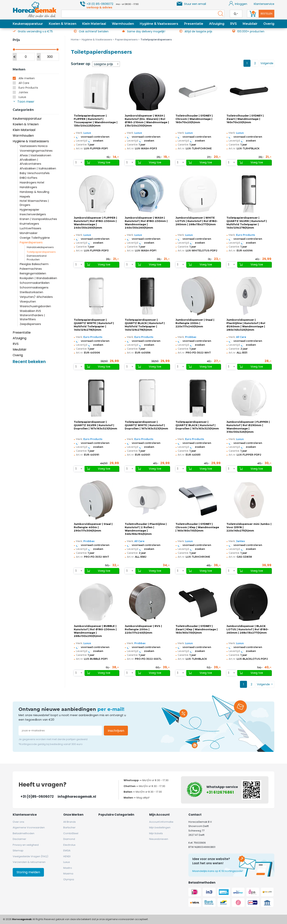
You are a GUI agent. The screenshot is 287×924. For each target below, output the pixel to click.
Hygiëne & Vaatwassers (159, 24)
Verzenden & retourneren (29, 862)
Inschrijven (116, 730)
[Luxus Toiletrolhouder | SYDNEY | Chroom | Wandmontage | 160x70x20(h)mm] (197, 91)
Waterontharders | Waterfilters (32, 317)
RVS (233, 24)
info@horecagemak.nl (77, 796)
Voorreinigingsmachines (36, 151)
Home (75, 39)
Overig (268, 24)
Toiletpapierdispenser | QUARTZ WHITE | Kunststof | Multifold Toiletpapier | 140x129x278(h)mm (94, 324)
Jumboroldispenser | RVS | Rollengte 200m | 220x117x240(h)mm (143, 629)
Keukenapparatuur (28, 24)
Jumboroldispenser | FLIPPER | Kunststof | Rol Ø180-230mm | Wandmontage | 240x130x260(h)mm (95, 222)
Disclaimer (19, 839)
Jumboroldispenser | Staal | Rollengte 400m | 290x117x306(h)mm (93, 527)
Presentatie (193, 24)
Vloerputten (28, 302)
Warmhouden (123, 24)
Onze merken (73, 815)
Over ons (18, 822)
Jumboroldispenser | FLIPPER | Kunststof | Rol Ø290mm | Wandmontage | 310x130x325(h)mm (248, 426)
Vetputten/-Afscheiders (36, 297)
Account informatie (161, 822)
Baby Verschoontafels (35, 173)
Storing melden (28, 872)
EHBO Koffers (28, 178)
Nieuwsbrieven (158, 839)
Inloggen (241, 4)
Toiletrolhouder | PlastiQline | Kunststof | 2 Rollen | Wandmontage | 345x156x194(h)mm (146, 529)
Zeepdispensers (30, 324)
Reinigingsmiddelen (33, 273)
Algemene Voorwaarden (29, 827)
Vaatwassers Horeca (33, 146)
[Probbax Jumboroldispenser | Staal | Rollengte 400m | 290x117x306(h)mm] (96, 500)
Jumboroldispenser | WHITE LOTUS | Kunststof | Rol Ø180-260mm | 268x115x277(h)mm (197, 221)
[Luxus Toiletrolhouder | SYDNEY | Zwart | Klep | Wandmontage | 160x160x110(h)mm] (197, 602)
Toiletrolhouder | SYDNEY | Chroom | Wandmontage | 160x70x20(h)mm (194, 119)
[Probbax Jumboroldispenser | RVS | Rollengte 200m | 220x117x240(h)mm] (147, 602)
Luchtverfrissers (30, 228)
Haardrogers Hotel (32, 182)
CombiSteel (70, 833)
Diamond (69, 839)
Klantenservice (264, 4)
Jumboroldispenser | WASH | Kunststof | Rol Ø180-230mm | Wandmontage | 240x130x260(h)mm (146, 222)
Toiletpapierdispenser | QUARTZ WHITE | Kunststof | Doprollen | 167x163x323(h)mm (146, 425)
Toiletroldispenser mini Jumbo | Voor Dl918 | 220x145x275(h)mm (248, 527)
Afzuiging (216, 24)
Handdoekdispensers (40, 247)
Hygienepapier (29, 210)
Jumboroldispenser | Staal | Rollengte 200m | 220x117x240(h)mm (195, 323)
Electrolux (69, 845)
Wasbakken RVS (30, 311)
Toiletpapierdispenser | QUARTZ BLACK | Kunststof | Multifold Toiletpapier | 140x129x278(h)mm (145, 324)
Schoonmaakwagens (34, 287)
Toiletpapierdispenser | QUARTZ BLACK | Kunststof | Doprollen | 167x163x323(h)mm (197, 425)
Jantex (23, 92)
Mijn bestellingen (159, 827)
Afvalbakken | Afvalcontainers (30, 162)
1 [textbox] (76, 162)
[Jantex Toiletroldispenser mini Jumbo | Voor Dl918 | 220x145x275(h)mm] (248, 500)
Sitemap (18, 850)
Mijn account (159, 815)
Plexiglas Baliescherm (34, 264)
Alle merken (27, 78)
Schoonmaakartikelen (35, 283)
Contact (194, 815)
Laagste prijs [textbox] (103, 64)
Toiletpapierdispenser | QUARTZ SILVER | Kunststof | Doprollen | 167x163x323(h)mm (95, 425)
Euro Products (28, 88)
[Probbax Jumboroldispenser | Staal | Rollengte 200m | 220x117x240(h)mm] (197, 295)
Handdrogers (28, 187)
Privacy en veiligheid (26, 845)
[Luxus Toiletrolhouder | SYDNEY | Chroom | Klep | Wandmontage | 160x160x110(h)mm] (197, 500)
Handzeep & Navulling (34, 192)
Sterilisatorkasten (31, 292)
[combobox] (106, 64)
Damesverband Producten (36, 257)
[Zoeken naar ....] (220, 14)
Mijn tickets (156, 833)
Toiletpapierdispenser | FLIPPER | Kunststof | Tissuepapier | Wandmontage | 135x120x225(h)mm (95, 120)
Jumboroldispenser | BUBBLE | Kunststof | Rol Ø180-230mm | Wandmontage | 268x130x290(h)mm (95, 631)
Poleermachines (31, 269)
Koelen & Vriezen (62, 24)
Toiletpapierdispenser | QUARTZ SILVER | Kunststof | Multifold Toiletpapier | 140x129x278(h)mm (246, 222)
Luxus (22, 97)
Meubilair (250, 24)
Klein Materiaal (94, 24)
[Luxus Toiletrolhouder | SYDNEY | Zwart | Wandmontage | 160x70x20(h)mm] (248, 91)
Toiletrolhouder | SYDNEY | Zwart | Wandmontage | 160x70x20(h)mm (245, 119)
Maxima (68, 873)
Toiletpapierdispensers (41, 252)
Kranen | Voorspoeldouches (38, 219)
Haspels (25, 197)
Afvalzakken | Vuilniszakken (38, 168)
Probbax (190, 337)
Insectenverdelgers (33, 214)
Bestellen (266, 13)
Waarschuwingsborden (35, 306)
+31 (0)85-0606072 (37, 796)
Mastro (67, 868)
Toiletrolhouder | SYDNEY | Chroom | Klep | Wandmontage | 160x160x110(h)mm (197, 527)
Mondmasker (28, 233)
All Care (24, 83)
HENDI (66, 856)
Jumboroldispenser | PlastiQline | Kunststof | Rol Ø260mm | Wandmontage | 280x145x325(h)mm (245, 324)
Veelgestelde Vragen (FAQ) (30, 856)
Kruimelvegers (29, 224)
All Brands (69, 822)
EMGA (66, 850)
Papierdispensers (31, 242)
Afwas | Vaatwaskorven (35, 155)
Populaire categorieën (116, 815)
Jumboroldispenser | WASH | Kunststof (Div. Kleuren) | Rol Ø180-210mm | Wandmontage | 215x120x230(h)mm (147, 120)
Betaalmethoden (23, 833)
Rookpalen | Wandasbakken (38, 278)
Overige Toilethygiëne (35, 238)
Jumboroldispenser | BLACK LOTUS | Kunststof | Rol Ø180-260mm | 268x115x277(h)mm (247, 629)
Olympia (68, 879)
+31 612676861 (220, 792)
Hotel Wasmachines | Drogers (34, 203)
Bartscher (69, 827)
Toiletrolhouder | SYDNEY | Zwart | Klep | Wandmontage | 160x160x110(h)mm (196, 629)
